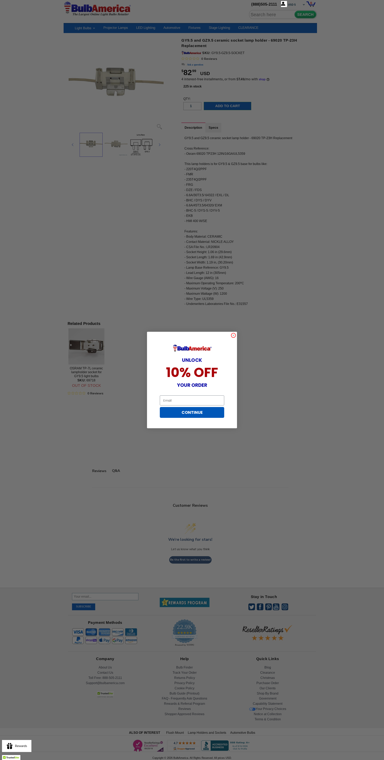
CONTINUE (192, 412)
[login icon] (284, 4)
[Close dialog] (233, 335)
